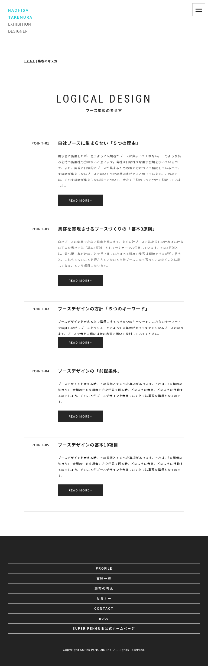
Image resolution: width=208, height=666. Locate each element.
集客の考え (104, 588)
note (104, 618)
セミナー (104, 598)
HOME (29, 61)
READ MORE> (80, 200)
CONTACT (104, 608)
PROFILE (104, 568)
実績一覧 (104, 578)
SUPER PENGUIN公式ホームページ (104, 628)
